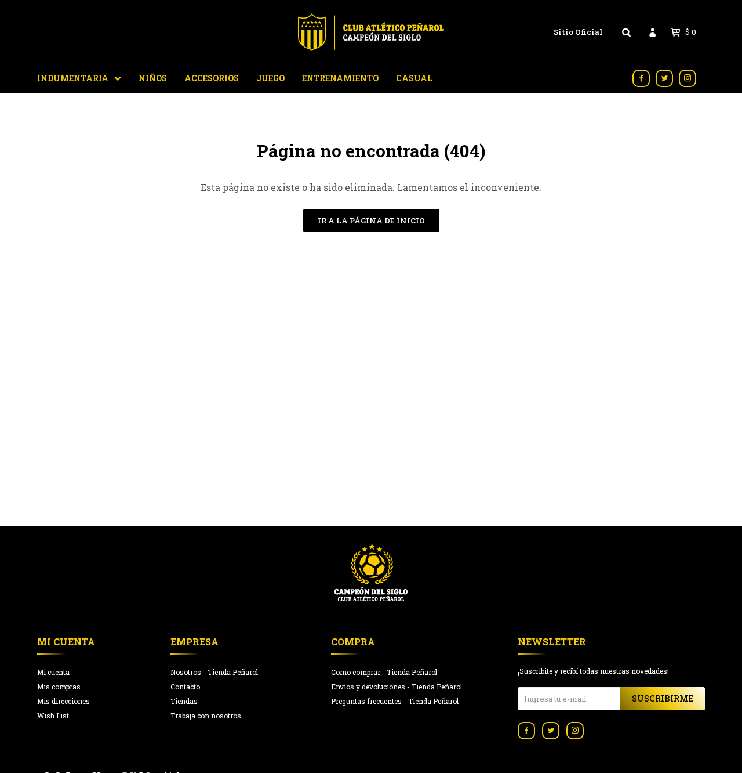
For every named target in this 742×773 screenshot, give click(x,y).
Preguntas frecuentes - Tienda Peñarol (395, 701)
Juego (270, 78)
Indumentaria (72, 78)
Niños (153, 78)
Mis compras (59, 686)
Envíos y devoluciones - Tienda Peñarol (396, 686)
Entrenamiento (340, 78)
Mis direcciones (63, 701)
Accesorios (211, 78)
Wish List (53, 715)
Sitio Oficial (578, 32)
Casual (414, 78)
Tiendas (184, 701)
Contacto (185, 686)
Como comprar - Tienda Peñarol (384, 672)
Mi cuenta (53, 672)
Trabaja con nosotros (205, 715)
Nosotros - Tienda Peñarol (214, 672)
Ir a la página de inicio (371, 220)
